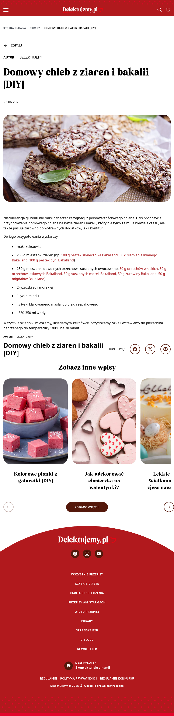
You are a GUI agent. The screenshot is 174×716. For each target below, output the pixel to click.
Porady (35, 27)
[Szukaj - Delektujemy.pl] (159, 9)
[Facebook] (75, 554)
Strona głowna (14, 27)
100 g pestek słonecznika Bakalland (89, 255)
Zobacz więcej (87, 507)
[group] (35, 433)
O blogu (87, 640)
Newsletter (87, 649)
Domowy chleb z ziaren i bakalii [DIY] (70, 27)
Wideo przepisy (87, 612)
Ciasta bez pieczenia (87, 593)
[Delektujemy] (83, 10)
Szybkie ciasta (87, 584)
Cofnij (16, 45)
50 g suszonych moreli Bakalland (90, 273)
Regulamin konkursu (117, 678)
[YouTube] (99, 554)
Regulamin (48, 678)
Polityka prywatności (78, 678)
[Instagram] (87, 554)
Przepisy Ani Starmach (87, 602)
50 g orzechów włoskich (138, 268)
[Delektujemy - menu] (5, 10)
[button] (169, 507)
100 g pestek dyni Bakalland (51, 260)
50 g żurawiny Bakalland (137, 273)
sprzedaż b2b (87, 630)
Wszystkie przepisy (87, 574)
